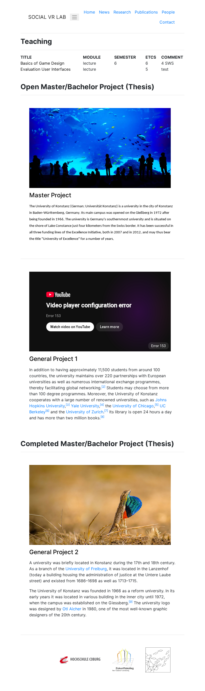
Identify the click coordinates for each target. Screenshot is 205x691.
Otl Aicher (71, 608)
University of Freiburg (86, 568)
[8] (102, 417)
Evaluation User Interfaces (45, 69)
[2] (103, 386)
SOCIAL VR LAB (47, 17)
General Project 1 (53, 358)
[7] (106, 411)
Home (89, 12)
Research (122, 12)
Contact (167, 22)
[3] (68, 405)
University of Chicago (133, 405)
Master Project (50, 195)
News (104, 12)
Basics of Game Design (42, 63)
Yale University (85, 405)
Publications (146, 12)
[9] (130, 602)
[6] (47, 411)
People (168, 12)
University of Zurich (84, 411)
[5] (156, 405)
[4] (102, 405)
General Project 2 (53, 552)
